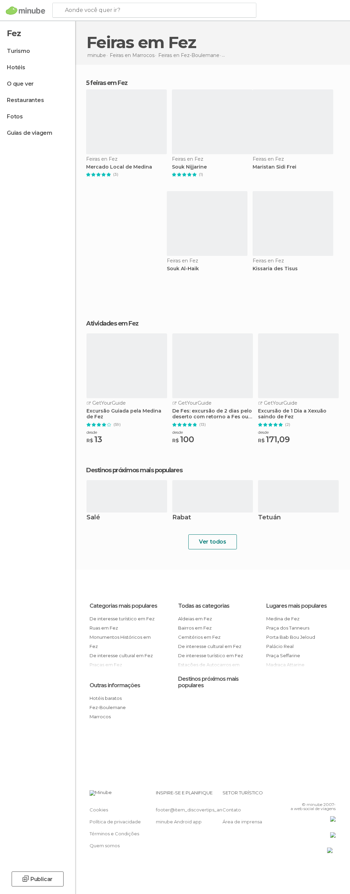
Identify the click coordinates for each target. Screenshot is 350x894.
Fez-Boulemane (108, 707)
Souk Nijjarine (189, 167)
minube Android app (179, 821)
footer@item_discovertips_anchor (194, 809)
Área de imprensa (242, 821)
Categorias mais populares (123, 606)
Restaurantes (25, 100)
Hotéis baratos (106, 698)
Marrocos (100, 716)
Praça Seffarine (283, 655)
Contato (232, 809)
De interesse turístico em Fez (122, 618)
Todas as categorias (203, 606)
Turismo (18, 51)
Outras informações (115, 685)
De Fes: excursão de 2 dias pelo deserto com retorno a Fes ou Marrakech (212, 414)
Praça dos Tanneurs (287, 628)
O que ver (20, 84)
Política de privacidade (115, 821)
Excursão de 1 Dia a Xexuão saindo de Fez (292, 414)
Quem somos (105, 845)
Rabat (181, 518)
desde (91, 432)
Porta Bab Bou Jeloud (290, 637)
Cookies (99, 809)
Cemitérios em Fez (199, 637)
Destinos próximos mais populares (134, 470)
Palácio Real (280, 646)
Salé (93, 518)
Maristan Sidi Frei (274, 167)
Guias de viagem (29, 133)
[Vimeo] (322, 795)
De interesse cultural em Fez (121, 655)
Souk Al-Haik (183, 269)
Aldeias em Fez (195, 618)
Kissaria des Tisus (275, 269)
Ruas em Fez (104, 628)
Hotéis (16, 67)
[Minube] (25, 10)
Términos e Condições (114, 833)
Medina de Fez (282, 618)
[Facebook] (304, 795)
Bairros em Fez (195, 628)
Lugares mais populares (296, 606)
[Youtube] (331, 795)
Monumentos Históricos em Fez (120, 641)
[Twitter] (313, 795)
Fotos (15, 116)
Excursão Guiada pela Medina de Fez (123, 414)
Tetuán (269, 518)
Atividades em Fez (112, 323)
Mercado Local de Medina (119, 167)
